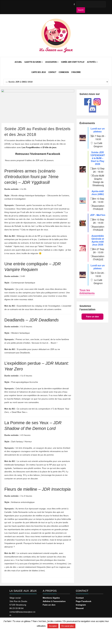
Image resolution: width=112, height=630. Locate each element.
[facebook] (74, 4)
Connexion (64, 72)
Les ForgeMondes (31, 147)
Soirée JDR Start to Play (72, 62)
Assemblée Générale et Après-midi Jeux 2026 (97, 240)
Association (51, 62)
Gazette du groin (32, 62)
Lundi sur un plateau (98, 130)
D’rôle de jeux (49, 147)
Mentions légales (51, 598)
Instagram (81, 605)
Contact (52, 72)
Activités (91, 62)
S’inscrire (76, 72)
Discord (80, 608)
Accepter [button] (53, 626)
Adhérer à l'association (54, 601)
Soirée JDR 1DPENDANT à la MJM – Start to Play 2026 (97, 158)
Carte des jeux (38, 72)
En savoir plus (68, 626)
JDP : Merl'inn (97, 215)
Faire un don (92, 316)
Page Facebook (83, 601)
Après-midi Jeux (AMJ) (97, 192)
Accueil (18, 62)
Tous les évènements (87, 291)
